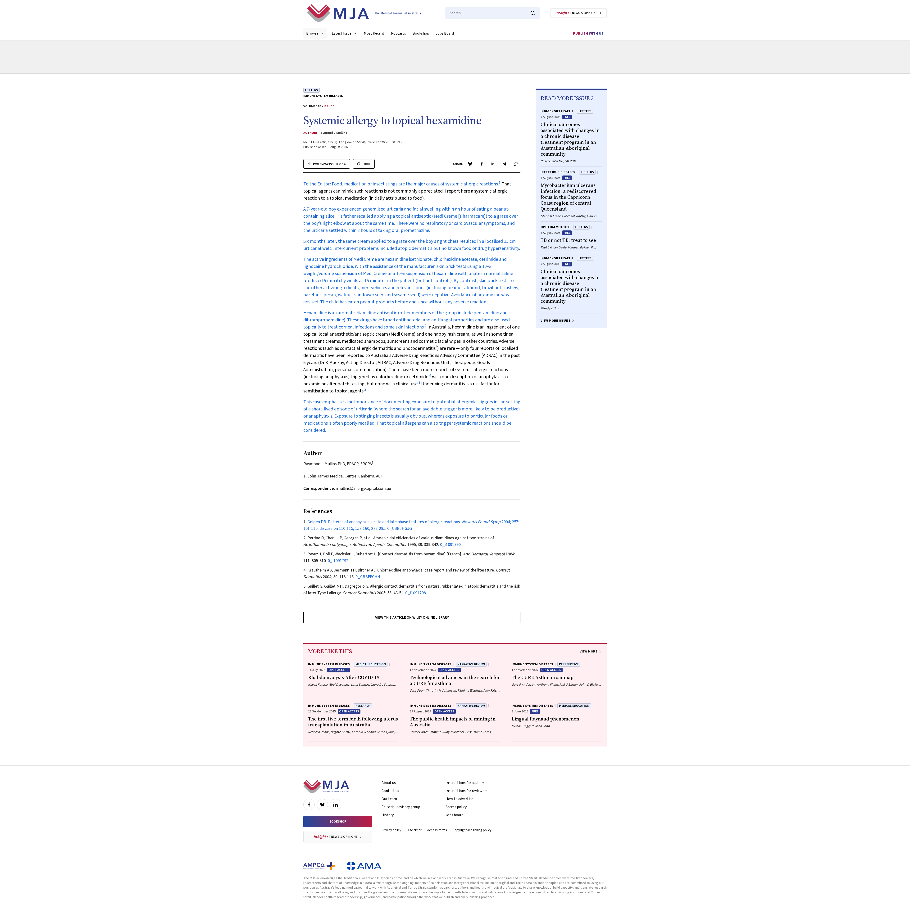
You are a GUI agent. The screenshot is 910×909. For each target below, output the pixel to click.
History (388, 815)
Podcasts (398, 33)
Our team (389, 798)
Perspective (568, 664)
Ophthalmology (555, 227)
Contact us (390, 790)
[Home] (363, 13)
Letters (311, 90)
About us (389, 782)
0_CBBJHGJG (399, 528)
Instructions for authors (465, 782)
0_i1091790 (450, 545)
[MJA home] (326, 786)
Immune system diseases (323, 96)
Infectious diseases (558, 172)
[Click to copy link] (515, 164)
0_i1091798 (415, 593)
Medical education (370, 664)
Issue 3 (329, 106)
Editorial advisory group (401, 807)
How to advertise (459, 798)
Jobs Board (445, 33)
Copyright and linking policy (472, 830)
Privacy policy (391, 830)
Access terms (437, 830)
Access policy (456, 807)
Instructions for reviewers (466, 790)
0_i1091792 (338, 561)
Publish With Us (588, 33)
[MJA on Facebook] (309, 804)
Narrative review (471, 664)
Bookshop (421, 33)
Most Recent (374, 33)
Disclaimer (414, 830)
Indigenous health (557, 111)
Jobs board (454, 815)
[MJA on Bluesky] (322, 804)
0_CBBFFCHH (367, 577)
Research (362, 705)
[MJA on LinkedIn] (335, 804)
